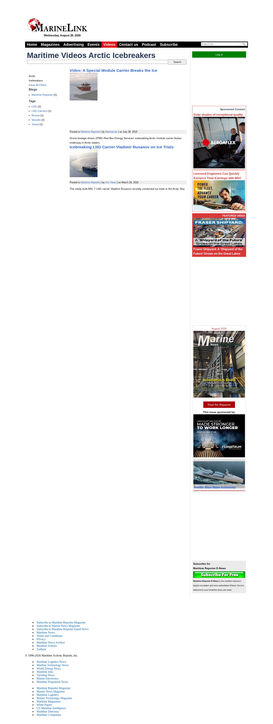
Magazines (50, 44)
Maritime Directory (48, 711)
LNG (34, 106)
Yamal (35, 124)
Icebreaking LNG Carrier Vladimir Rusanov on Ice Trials (122, 147)
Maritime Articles (47, 645)
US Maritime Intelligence (51, 708)
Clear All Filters (37, 84)
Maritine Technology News (53, 665)
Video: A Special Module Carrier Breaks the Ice (113, 70)
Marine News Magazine (51, 691)
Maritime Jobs (45, 671)
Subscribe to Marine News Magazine (58, 625)
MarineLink (111, 131)
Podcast (149, 44)
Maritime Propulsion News (52, 681)
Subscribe (169, 44)
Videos (109, 44)
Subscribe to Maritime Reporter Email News (63, 629)
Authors (41, 649)
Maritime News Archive (51, 642)
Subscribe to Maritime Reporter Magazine (61, 622)
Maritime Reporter (42, 94)
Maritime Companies (49, 714)
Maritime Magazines (49, 701)
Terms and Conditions (49, 635)
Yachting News (46, 675)
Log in (219, 54)
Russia (36, 115)
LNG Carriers (39, 110)
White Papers (44, 704)
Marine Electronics (48, 678)
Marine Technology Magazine (54, 698)
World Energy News (49, 668)
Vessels (36, 119)
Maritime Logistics (47, 694)
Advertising (73, 44)
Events (93, 44)
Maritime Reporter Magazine (53, 688)
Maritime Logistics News (51, 661)
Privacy (41, 639)
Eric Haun (110, 182)
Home (32, 44)
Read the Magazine (219, 404)
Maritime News (46, 632)
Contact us (128, 44)
